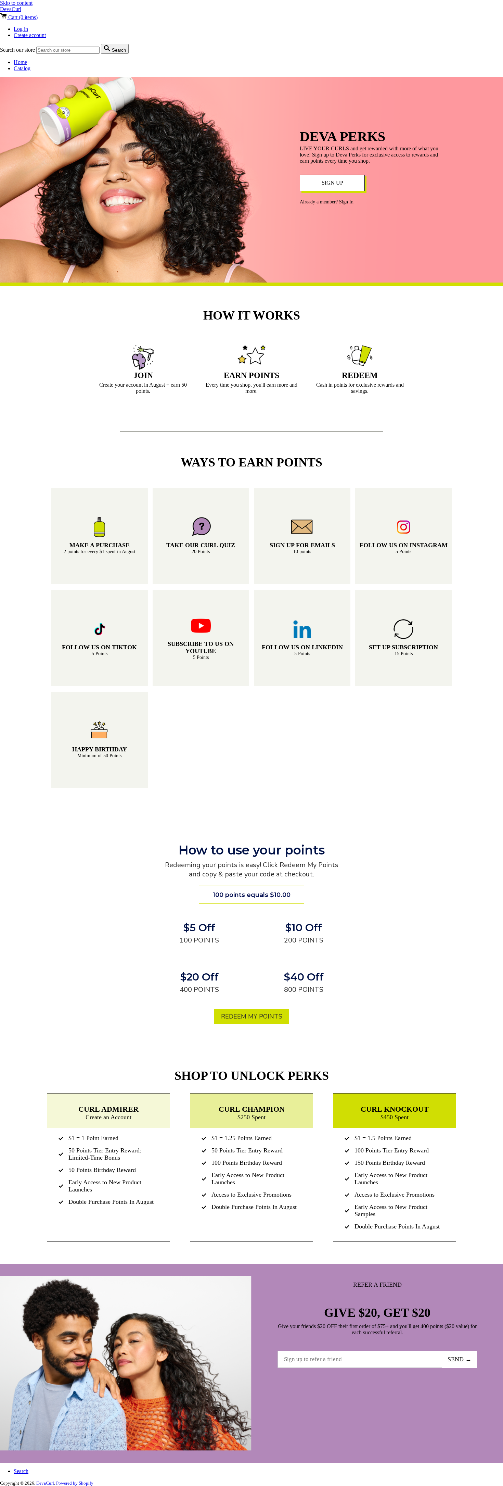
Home (20, 62)
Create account (30, 35)
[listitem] (99, 536)
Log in (21, 29)
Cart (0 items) (22, 17)
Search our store (18, 50)
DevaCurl (10, 9)
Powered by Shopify (74, 1483)
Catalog (22, 68)
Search (21, 1471)
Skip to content (16, 3)
